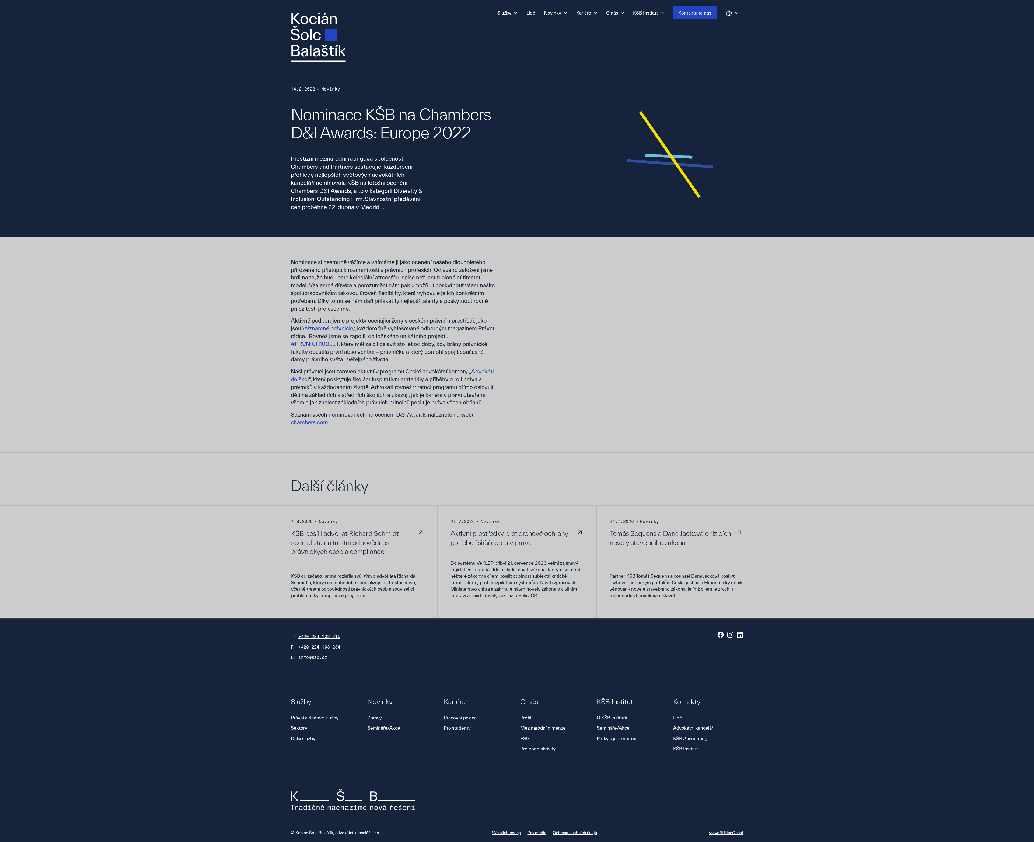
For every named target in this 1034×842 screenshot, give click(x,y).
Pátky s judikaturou (617, 738)
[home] (318, 37)
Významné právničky (328, 328)
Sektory (299, 727)
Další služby (303, 738)
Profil (525, 717)
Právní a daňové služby (314, 717)
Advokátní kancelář (693, 727)
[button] (507, 13)
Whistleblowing (506, 832)
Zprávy (374, 717)
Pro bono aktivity (538, 748)
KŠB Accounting (690, 738)
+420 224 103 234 (319, 647)
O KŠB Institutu (613, 717)
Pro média (537, 832)
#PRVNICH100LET (314, 344)
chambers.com (309, 422)
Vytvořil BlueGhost (726, 832)
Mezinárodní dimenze (543, 727)
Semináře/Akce (383, 727)
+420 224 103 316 (319, 636)
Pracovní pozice (460, 717)
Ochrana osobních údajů (575, 832)
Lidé (530, 12)
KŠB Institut (685, 748)
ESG (525, 738)
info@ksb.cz (312, 657)
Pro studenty (457, 727)
